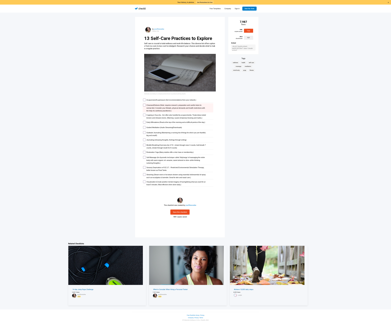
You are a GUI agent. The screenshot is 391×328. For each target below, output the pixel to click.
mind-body (236, 70)
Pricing (202, 315)
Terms (201, 317)
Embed (233, 43)
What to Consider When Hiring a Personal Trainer (170, 289)
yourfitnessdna (159, 29)
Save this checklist (180, 212)
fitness (252, 70)
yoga (244, 70)
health (243, 62)
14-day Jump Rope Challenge (82, 289)
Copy (248, 30)
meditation (248, 66)
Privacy (196, 317)
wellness (235, 62)
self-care (251, 62)
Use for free (249, 9)
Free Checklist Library (193, 315)
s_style (240, 295)
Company (227, 9)
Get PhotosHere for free (205, 2)
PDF (248, 38)
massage (238, 66)
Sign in (237, 9)
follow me (155, 31)
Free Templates (215, 9)
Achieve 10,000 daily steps (243, 289)
